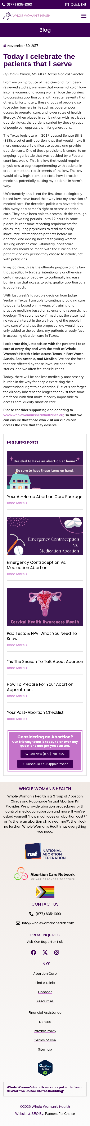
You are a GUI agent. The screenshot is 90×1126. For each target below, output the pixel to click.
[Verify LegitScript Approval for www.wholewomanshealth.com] (45, 1075)
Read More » (17, 503)
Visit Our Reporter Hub (45, 941)
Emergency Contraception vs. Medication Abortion (36, 565)
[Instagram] (56, 952)
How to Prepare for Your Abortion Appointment (40, 687)
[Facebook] (33, 952)
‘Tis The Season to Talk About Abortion (45, 661)
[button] (75, 4)
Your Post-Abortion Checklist (35, 712)
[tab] (45, 1089)
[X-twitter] (45, 952)
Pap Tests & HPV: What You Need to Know (42, 636)
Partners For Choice (60, 1114)
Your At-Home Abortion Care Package (44, 497)
